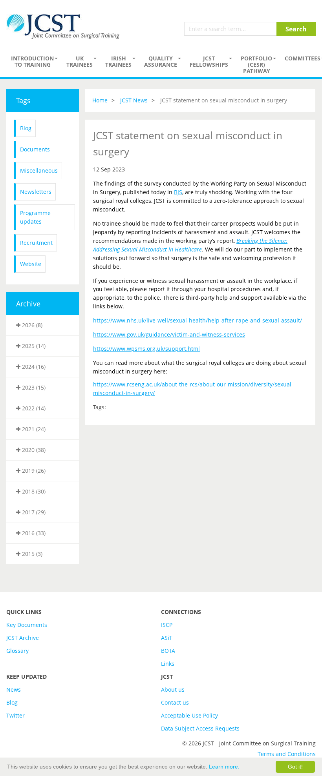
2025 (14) (33, 346)
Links (167, 663)
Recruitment (36, 242)
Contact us (175, 702)
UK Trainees (79, 61)
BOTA (168, 650)
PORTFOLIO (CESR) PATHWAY (256, 65)
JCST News (134, 100)
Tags (23, 100)
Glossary (17, 650)
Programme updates (35, 217)
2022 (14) (33, 408)
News (13, 689)
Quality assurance (160, 61)
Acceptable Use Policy (189, 715)
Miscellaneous (39, 170)
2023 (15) (33, 387)
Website (30, 264)
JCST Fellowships (209, 61)
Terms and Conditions (287, 754)
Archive (28, 303)
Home (100, 100)
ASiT (166, 637)
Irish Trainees (118, 61)
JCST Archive (22, 637)
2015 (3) (31, 553)
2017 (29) (33, 512)
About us (173, 689)
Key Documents (26, 624)
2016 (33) (33, 533)
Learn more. (224, 766)
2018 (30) (33, 491)
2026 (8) (31, 325)
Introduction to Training (32, 61)
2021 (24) (33, 429)
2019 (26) (33, 470)
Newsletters (35, 191)
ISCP (166, 624)
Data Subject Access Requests (200, 728)
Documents (35, 149)
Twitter (15, 715)
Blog (25, 128)
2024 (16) (33, 366)
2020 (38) (33, 450)
